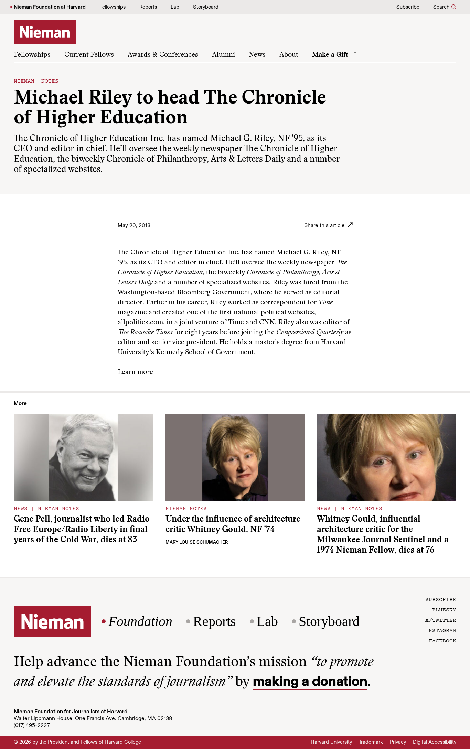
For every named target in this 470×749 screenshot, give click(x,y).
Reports (148, 7)
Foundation (140, 621)
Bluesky (444, 609)
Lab (175, 7)
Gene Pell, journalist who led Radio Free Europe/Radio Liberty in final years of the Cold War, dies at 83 (82, 530)
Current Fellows (89, 55)
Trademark (371, 742)
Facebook (442, 640)
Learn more (135, 372)
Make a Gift (330, 55)
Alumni (223, 55)
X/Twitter (440, 619)
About (288, 55)
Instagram (440, 630)
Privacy (398, 742)
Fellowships (112, 7)
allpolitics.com (140, 322)
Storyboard (205, 7)
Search (441, 7)
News (257, 55)
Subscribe (407, 7)
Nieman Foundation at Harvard (50, 7)
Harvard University (331, 742)
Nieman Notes (36, 80)
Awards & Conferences (163, 55)
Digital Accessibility (434, 742)
